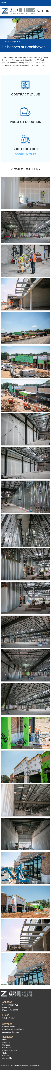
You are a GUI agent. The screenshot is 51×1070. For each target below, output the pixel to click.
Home (7, 42)
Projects (15, 42)
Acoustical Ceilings (10, 1032)
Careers (5, 1056)
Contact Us (7, 1058)
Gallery (5, 1053)
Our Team (6, 1048)
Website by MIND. (34, 1065)
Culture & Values (9, 1050)
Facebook (42, 10)
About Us (6, 1042)
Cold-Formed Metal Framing (14, 1029)
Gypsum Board (8, 1027)
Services (6, 1045)
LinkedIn (47, 10)
